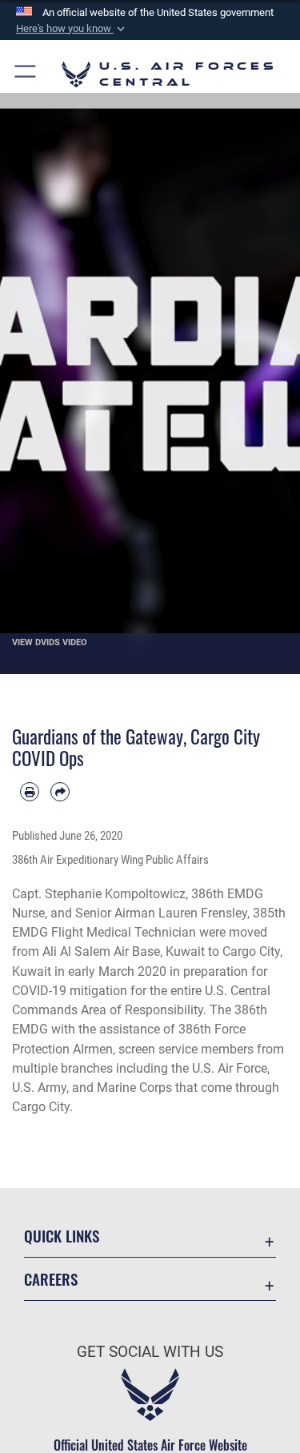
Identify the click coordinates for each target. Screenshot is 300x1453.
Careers (51, 1278)
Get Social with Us (150, 1352)
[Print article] (29, 791)
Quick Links (61, 1235)
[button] (72, 29)
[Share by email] (60, 791)
